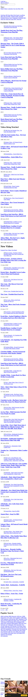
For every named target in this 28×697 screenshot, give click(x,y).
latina (9, 630)
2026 (23, 617)
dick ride (15, 630)
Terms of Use (4, 692)
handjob (23, 620)
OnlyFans (3, 15)
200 (6, 609)
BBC (9, 16)
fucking (8, 634)
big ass (4, 622)
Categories (10, 8)
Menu (2, 7)
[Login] (6, 1)
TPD (22, 8)
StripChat (3, 19)
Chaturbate (15, 18)
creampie (7, 623)
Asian (12, 19)
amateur (14, 623)
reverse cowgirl (18, 627)
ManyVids (13, 15)
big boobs (17, 624)
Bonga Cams (8, 18)
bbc (5, 620)
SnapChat (8, 19)
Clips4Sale (20, 18)
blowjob (12, 616)
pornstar (4, 633)
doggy (20, 626)
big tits (12, 619)
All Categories (4, 636)
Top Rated (14, 250)
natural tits (23, 629)
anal (7, 626)
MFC (24, 18)
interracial (9, 627)
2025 (9, 617)
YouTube (21, 16)
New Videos (8, 250)
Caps (3, 1)
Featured (3, 250)
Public (17, 16)
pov (19, 616)
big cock (11, 631)
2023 (11, 620)
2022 (21, 623)
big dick (13, 626)
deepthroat (17, 622)
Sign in (7, 2)
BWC (15, 19)
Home (2, 8)
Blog (19, 8)
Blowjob (19, 19)
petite (19, 633)
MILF (2, 16)
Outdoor (13, 16)
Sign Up (3, 2)
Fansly (17, 15)
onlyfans (4, 616)
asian (3, 630)
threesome (9, 624)
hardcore (4, 619)
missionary (19, 619)
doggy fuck (12, 633)
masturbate (7, 629)
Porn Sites (3, 683)
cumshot (16, 617)
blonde (10, 622)
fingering (4, 631)
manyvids (15, 629)
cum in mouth (20, 631)
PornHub (3, 18)
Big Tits (6, 16)
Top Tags (15, 8)
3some (22, 630)
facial (16, 620)
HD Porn (8, 15)
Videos (5, 8)
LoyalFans (22, 15)
